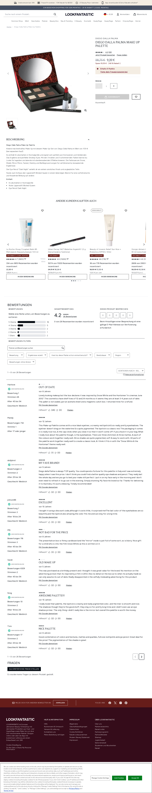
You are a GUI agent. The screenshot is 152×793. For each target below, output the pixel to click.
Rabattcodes (100, 729)
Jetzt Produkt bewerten (105, 55)
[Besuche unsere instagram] (120, 703)
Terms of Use (8, 791)
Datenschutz (74, 729)
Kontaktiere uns (50, 732)
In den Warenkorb (26, 277)
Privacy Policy (74, 788)
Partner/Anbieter (101, 735)
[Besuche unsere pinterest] (126, 703)
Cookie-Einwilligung (13, 745)
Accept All (135, 778)
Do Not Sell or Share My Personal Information (18, 748)
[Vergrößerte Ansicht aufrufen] (85, 110)
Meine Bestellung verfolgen (54, 735)
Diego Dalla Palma (106, 38)
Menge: (98, 81)
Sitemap (98, 737)
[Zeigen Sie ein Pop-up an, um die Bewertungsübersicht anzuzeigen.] (25, 259)
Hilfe (45, 724)
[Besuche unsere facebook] (110, 703)
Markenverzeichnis (102, 727)
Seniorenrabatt (100, 743)
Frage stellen (122, 55)
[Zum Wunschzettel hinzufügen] (136, 96)
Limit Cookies (119, 778)
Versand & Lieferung (51, 729)
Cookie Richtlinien (76, 732)
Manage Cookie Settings (100, 778)
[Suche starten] (55, 14)
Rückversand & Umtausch (53, 727)
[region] (76, 778)
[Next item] (144, 244)
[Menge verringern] (98, 86)
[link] (123, 14)
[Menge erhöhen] (113, 86)
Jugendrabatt (100, 740)
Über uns (98, 724)
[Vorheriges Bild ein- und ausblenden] (8, 73)
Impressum (74, 740)
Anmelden (60, 703)
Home (9, 27)
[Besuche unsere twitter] (115, 703)
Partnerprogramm (101, 732)
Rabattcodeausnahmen (78, 735)
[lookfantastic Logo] (79, 14)
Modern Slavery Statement (80, 737)
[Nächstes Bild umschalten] (88, 73)
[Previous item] (8, 244)
